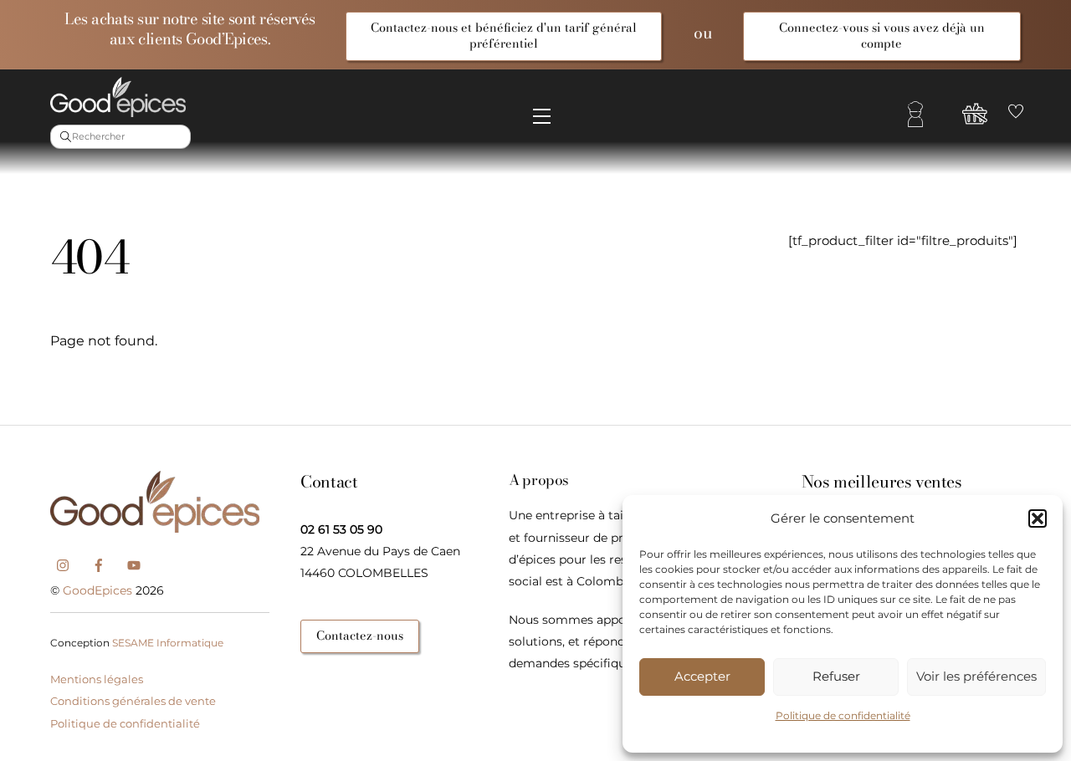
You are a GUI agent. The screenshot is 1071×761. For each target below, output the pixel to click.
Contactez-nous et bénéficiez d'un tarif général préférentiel (504, 35)
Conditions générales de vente (133, 700)
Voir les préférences (976, 676)
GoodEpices (97, 590)
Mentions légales (96, 679)
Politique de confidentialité (843, 715)
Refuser (836, 676)
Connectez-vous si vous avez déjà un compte (882, 35)
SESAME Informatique (167, 642)
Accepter (702, 676)
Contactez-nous (359, 635)
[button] (1037, 518)
